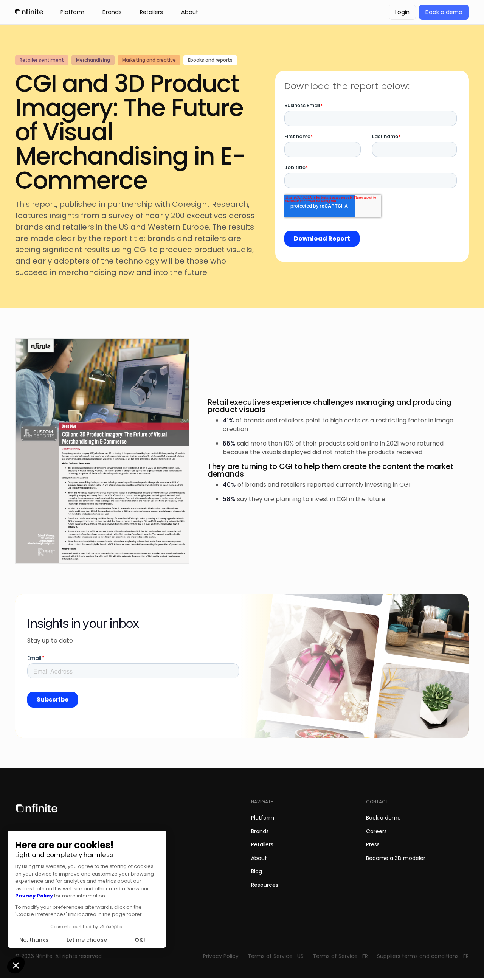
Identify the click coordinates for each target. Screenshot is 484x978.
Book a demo (383, 817)
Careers (376, 831)
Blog (256, 871)
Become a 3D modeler (395, 858)
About (259, 858)
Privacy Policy (221, 956)
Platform (262, 817)
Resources (264, 885)
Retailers (262, 844)
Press (373, 844)
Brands (260, 831)
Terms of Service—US (276, 956)
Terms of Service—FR (340, 956)
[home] (30, 12)
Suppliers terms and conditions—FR (423, 956)
